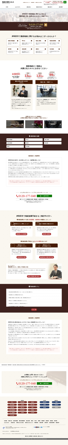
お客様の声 (46, 422)
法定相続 (27, 146)
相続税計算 (56, 404)
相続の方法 (22, 407)
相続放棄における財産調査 (21, 234)
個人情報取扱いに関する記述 (15, 431)
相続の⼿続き (32, 404)
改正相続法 (32, 412)
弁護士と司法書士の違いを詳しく (34, 276)
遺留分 (8, 146)
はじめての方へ (6, 422)
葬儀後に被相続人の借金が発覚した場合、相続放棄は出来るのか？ (20, 297)
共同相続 (22, 412)
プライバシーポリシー (5, 431)
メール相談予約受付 (45, 195)
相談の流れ (34, 124)
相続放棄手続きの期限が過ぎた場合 (46, 257)
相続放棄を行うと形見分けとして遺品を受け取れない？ (18, 303)
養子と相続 (12, 415)
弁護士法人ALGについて (26, 2)
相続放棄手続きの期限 (21, 257)
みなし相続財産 (12, 412)
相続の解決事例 (51, 422)
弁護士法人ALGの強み (39, 2)
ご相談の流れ (13, 422)
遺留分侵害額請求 (22, 420)
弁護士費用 (41, 422)
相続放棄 (47, 420)
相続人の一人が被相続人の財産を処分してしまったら (18, 300)
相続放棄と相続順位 (46, 234)
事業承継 (44, 407)
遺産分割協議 (9, 139)
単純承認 (51, 420)
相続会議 (57, 422)
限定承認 (55, 420)
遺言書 (45, 404)
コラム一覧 (34, 309)
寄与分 (27, 139)
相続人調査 (47, 139)
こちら (53, 4)
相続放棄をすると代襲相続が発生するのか (16, 294)
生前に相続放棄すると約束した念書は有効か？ (17, 306)
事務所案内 (32, 2)
